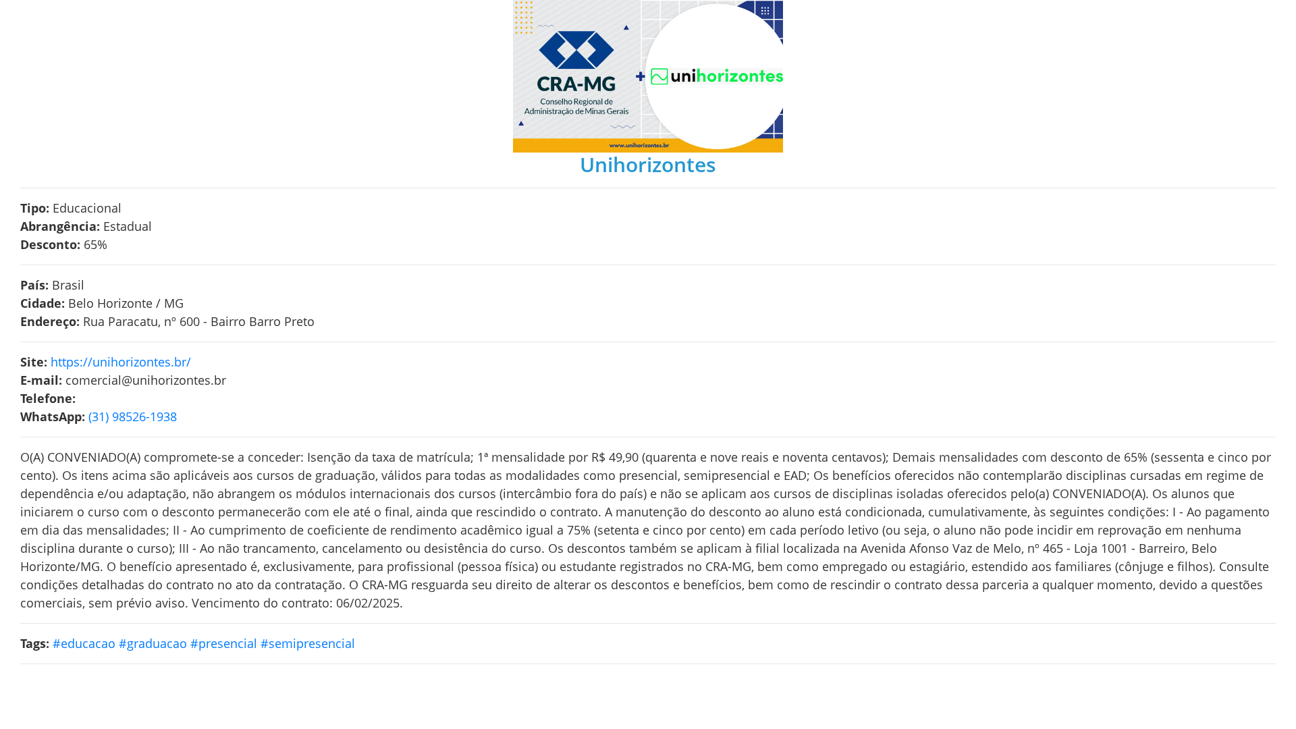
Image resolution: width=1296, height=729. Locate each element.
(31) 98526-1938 (132, 416)
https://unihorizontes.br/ (121, 362)
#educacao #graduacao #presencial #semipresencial (205, 643)
